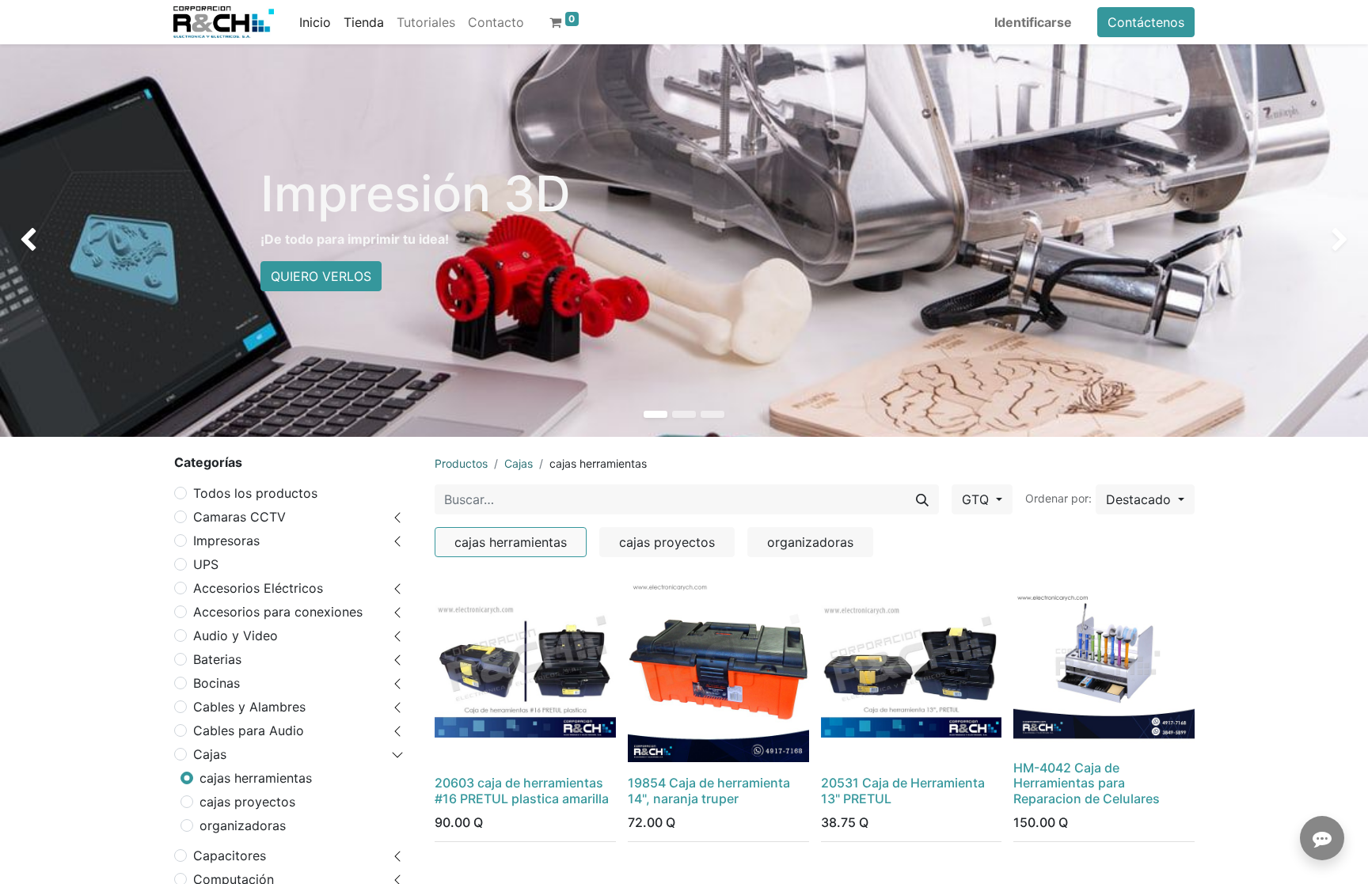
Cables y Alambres (249, 707)
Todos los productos (255, 493)
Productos (461, 463)
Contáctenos (1146, 22)
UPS (205, 564)
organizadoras (243, 825)
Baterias (217, 659)
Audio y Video (235, 635)
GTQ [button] (977, 499)
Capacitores (229, 855)
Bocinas (216, 683)
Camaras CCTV (239, 517)
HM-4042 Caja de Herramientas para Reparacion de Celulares (1086, 783)
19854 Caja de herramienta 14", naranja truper (709, 790)
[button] (1145, 499)
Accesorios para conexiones (278, 612)
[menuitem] (315, 22)
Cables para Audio (248, 730)
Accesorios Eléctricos (258, 588)
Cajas (209, 754)
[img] (54, 240)
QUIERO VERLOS (321, 276)
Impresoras (226, 540)
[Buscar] (922, 499)
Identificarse (1033, 22)
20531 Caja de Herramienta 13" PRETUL (903, 790)
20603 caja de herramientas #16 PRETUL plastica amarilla (522, 790)
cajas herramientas (256, 778)
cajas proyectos (247, 802)
